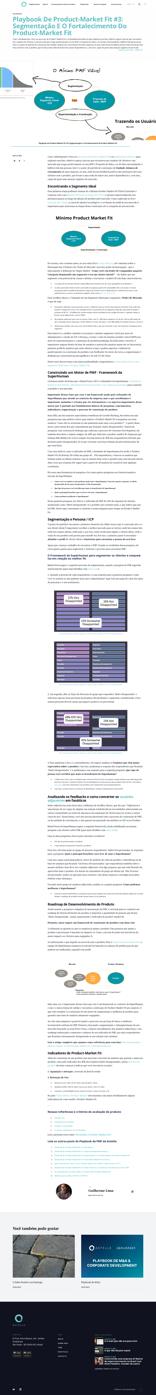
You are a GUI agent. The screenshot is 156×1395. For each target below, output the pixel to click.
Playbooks (84, 4)
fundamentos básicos (125, 156)
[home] (23, 4)
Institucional (116, 4)
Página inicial (34, 4)
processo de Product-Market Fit (93, 156)
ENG (129, 4)
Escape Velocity (105, 263)
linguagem (58, 785)
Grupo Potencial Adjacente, (126, 942)
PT (133, 4)
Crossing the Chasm (58, 202)
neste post (92, 568)
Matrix (45, 4)
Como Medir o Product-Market (72, 1095)
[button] (145, 4)
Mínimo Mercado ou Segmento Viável (86, 194)
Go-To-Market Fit (108, 293)
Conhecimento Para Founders (63, 4)
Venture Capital (99, 4)
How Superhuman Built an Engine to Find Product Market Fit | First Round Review (90, 634)
